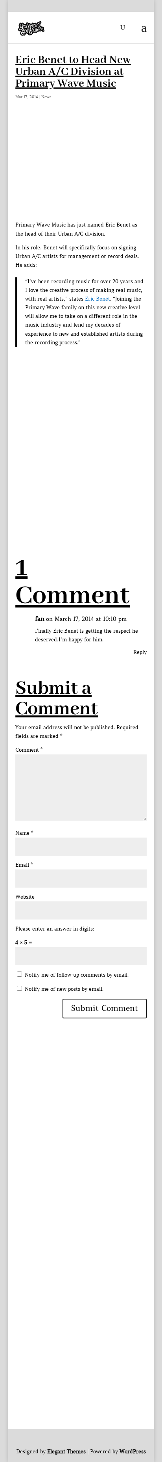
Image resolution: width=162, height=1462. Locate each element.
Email (24, 865)
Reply (140, 652)
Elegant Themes (66, 1451)
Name (24, 833)
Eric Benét (97, 298)
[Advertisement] (81, 440)
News (46, 96)
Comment (28, 750)
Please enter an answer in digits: (54, 928)
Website (25, 897)
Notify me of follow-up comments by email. (77, 975)
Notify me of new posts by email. (64, 989)
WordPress (133, 1451)
